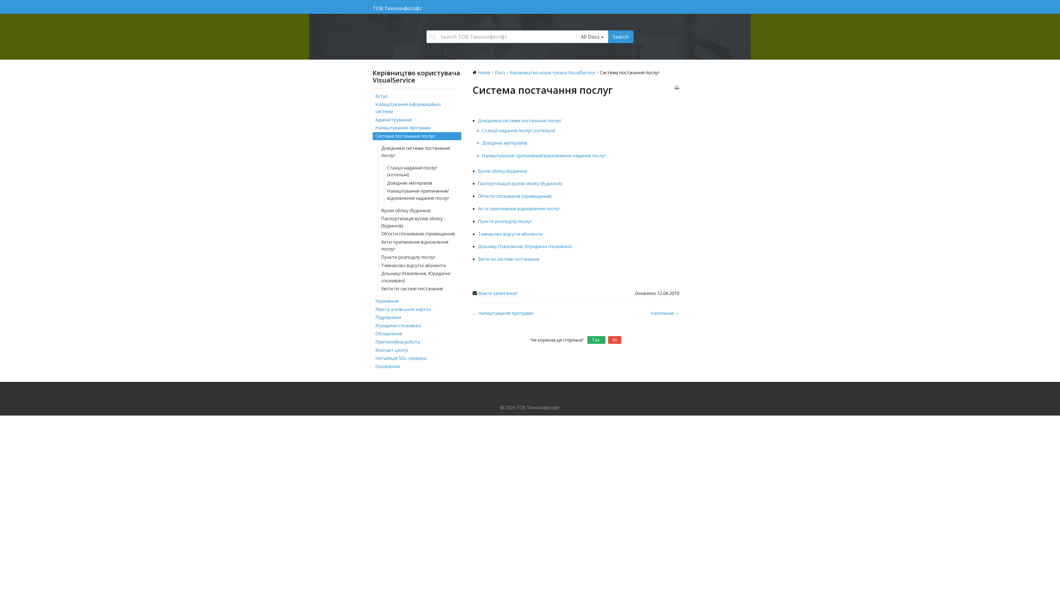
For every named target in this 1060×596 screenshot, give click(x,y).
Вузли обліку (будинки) (406, 210)
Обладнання (388, 334)
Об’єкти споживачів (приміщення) (418, 234)
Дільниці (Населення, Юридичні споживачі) (415, 277)
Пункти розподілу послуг (408, 257)
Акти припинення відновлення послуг (414, 245)
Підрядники (388, 317)
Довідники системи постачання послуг (415, 151)
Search (621, 36)
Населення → (665, 313)
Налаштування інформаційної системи (408, 108)
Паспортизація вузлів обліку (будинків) (412, 222)
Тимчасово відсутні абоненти (413, 265)
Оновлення (387, 366)
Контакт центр (391, 350)
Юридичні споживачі (398, 326)
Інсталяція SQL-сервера (400, 358)
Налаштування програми (402, 128)
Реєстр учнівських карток (403, 309)
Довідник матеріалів (409, 183)
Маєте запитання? (498, 293)
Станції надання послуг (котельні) (412, 171)
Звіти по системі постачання (412, 289)
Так (596, 340)
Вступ (381, 96)
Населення (386, 301)
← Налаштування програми (503, 313)
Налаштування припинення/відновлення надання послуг (418, 194)
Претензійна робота (397, 342)
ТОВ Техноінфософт (397, 8)
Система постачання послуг (405, 136)
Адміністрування (393, 120)
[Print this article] (677, 88)
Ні (615, 340)
